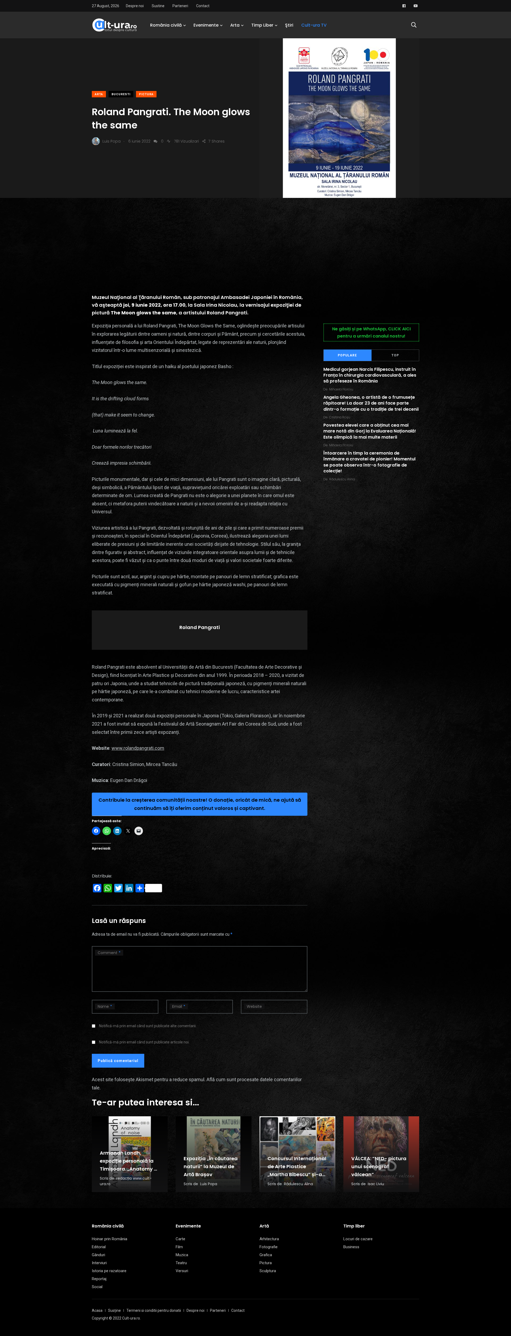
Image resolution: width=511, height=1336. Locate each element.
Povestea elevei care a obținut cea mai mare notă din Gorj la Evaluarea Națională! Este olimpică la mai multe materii (369, 431)
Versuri (182, 1270)
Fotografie (268, 1247)
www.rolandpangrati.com (138, 748)
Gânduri (98, 1254)
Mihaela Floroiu (341, 389)
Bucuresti (121, 94)
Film (179, 1247)
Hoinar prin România (109, 1239)
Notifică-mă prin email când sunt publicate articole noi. (144, 1042)
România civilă (166, 25)
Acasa (97, 1310)
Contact (202, 6)
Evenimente (206, 25)
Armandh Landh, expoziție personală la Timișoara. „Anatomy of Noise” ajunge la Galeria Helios (130, 1169)
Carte (180, 1239)
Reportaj (99, 1278)
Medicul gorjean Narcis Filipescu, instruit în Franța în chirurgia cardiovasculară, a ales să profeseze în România (369, 375)
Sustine (158, 6)
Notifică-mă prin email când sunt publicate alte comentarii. (147, 1026)
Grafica (265, 1254)
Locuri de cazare (358, 1239)
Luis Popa (208, 1184)
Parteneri (180, 6)
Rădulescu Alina (342, 479)
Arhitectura (269, 1239)
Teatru (181, 1262)
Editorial (99, 1247)
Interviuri (99, 1262)
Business (351, 1247)
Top (395, 355)
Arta (235, 25)
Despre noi (135, 6)
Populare (347, 355)
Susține (114, 1310)
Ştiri (289, 25)
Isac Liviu (376, 1184)
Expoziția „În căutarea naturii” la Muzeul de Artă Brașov (211, 1166)
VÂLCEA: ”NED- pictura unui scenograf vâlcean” (378, 1166)
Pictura (146, 94)
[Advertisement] (255, 238)
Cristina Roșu (339, 417)
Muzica (182, 1254)
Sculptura (267, 1270)
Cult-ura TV (314, 25)
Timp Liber (262, 25)
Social (97, 1286)
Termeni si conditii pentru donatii (153, 1310)
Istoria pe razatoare (109, 1270)
